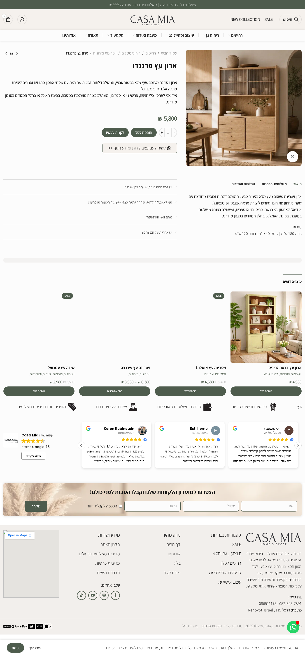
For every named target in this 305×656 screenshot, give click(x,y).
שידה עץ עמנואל (61, 367)
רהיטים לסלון (231, 563)
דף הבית (173, 544)
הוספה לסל (143, 132)
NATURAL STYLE (226, 554)
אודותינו (174, 554)
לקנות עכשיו (115, 132)
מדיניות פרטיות (107, 563)
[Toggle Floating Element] (293, 627)
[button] (266, 391)
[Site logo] (152, 19)
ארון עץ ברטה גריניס (285, 367)
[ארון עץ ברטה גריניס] (266, 327)
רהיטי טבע (271, 374)
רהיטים (150, 53)
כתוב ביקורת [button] (33, 455)
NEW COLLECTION (245, 19)
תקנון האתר (110, 544)
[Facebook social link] (115, 595)
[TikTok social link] (81, 595)
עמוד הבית (169, 53)
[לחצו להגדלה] (292, 156)
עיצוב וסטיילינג (229, 582)
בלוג (177, 563)
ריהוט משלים (130, 53)
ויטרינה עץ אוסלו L (211, 367)
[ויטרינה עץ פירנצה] (114, 327)
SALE (269, 19)
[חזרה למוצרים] (11, 53)
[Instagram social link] (104, 595)
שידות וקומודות (40, 374)
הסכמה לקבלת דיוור (102, 506)
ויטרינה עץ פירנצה (135, 367)
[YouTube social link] (92, 595)
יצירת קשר (172, 572)
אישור (15, 647)
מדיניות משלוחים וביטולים (99, 554)
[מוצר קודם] (17, 53)
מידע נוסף (35, 648)
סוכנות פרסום (211, 625)
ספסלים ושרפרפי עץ (225, 572)
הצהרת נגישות (108, 572)
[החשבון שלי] (22, 19)
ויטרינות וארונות (104, 53)
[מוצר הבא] (6, 53)
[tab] (297, 184)
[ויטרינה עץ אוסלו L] (190, 327)
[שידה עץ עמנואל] (39, 327)
